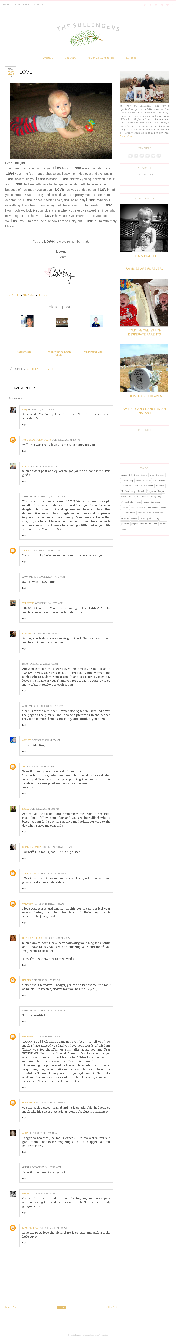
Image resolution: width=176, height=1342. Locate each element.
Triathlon (141, 513)
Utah (149, 513)
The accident (153, 507)
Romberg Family (32, 847)
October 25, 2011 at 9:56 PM (46, 633)
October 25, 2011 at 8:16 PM (66, 440)
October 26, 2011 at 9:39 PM (48, 1037)
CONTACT (39, 4)
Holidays (125, 491)
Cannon (144, 475)
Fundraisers (126, 486)
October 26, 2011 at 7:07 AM (51, 706)
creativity (125, 518)
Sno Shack (155, 502)
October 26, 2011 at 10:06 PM (50, 1103)
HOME (6, 4)
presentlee (125, 523)
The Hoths (28, 603)
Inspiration (151, 491)
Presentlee (130, 57)
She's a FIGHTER (144, 256)
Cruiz (152, 475)
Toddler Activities (128, 513)
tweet (44, 295)
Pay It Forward (143, 496)
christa (27, 633)
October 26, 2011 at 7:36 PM (51, 1010)
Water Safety (158, 513)
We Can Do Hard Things (100, 57)
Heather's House (32, 938)
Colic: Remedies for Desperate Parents (144, 332)
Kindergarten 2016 (93, 352)
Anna (25, 1133)
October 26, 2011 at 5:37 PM (46, 980)
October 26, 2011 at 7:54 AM (46, 740)
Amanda (27, 550)
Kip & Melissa (30, 1228)
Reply (24, 425)
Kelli (25, 466)
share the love (145, 523)
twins (155, 523)
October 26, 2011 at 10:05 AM (44, 809)
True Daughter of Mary (36, 440)
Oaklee (124, 496)
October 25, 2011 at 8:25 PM (47, 550)
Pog (159, 496)
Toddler (163, 507)
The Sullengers (75, 1335)
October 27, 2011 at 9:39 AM (43, 1133)
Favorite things (127, 480)
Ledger (47, 369)
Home (61, 1307)
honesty (156, 518)
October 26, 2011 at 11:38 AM (51, 873)
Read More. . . (128, 136)
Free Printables (159, 480)
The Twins (70, 57)
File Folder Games (143, 480)
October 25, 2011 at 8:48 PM (51, 577)
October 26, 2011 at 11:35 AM (57, 847)
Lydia (25, 809)
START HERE (22, 4)
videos (124, 529)
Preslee (138, 502)
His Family (159, 486)
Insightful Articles (138, 491)
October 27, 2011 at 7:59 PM (53, 1228)
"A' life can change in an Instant (144, 411)
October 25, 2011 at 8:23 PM (44, 466)
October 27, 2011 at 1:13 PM (44, 1193)
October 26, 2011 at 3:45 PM (57, 938)
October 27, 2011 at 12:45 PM (46, 1167)
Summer (124, 507)
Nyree (26, 1193)
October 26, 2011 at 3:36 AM (44, 664)
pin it (14, 295)
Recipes (146, 502)
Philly (153, 496)
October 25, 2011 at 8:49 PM (49, 603)
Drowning (160, 475)
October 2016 (24, 352)
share (28, 295)
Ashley (33, 369)
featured (134, 518)
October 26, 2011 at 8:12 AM (40, 767)
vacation (163, 523)
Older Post (111, 1307)
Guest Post (137, 486)
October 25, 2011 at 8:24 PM (51, 496)
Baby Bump (134, 475)
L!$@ (24, 409)
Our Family (28, 1103)
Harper (26, 980)
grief (149, 518)
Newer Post (10, 1307)
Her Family (148, 486)
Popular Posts (127, 502)
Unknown (28, 904)
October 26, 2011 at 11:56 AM (49, 904)
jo (23, 767)
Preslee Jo (49, 57)
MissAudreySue (101, 1335)
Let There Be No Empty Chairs (58, 353)
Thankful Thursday (138, 507)
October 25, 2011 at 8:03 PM (42, 409)
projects (134, 523)
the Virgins (29, 873)
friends (142, 518)
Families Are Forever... (144, 269)
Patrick (132, 496)
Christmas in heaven (144, 396)
